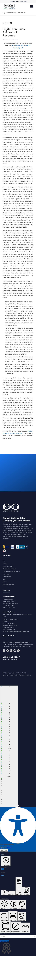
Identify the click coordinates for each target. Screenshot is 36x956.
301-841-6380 (9, 605)
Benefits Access (7, 566)
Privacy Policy (14, 675)
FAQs (4, 579)
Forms (4, 582)
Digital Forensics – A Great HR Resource (15, 32)
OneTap (9, 847)
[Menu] (30, 6)
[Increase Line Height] (2, 869)
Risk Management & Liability (11, 571)
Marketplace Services (9, 569)
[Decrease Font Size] (2, 854)
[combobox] (9, 746)
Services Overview (8, 584)
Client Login (23, 1)
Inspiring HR (15, 39)
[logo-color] (9, 6)
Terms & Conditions (25, 675)
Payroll (5, 563)
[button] (18, 805)
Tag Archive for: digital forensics (14, 13)
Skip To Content (4, 934)
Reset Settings (5, 941)
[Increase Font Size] (2, 848)
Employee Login (15, 1)
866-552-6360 (13, 603)
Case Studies (7, 576)
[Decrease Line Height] (2, 875)
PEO (4, 561)
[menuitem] (15, 1)
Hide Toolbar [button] (4, 850)
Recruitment (6, 574)
